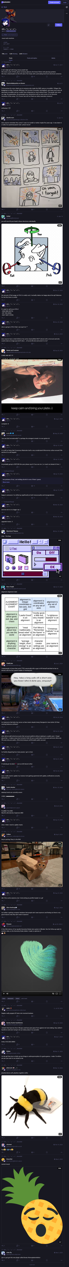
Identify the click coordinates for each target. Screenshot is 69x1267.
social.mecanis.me (11, 31)
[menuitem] (32, 965)
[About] (66, 13)
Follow (59, 25)
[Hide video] (53, 993)
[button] (32, 965)
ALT (60, 205)
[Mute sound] (7, 993)
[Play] (3, 993)
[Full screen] (60, 993)
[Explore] (66, 7)
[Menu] (52, 25)
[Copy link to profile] (48, 25)
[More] (61, 76)
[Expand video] (56, 993)
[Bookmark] (47, 76)
